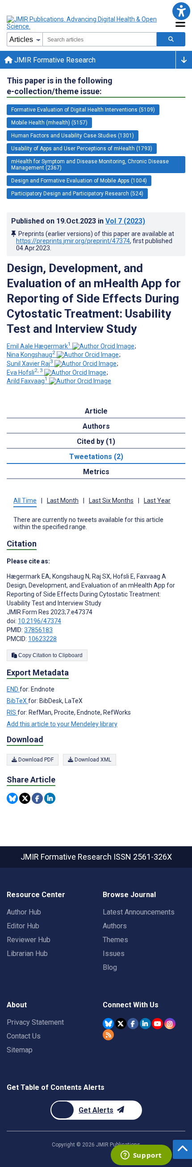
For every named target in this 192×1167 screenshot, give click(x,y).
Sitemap (20, 1050)
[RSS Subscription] (108, 1034)
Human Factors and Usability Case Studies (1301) (72, 135)
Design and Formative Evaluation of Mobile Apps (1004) (79, 181)
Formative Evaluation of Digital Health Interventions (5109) (83, 110)
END (13, 689)
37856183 (38, 629)
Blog (110, 967)
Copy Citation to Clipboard (50, 655)
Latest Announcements (139, 912)
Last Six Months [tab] (111, 500)
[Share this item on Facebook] (37, 798)
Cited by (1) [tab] (96, 441)
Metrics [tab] (96, 472)
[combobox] (99, 39)
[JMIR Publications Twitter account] (120, 1023)
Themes (115, 939)
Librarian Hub (27, 953)
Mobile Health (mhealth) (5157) (49, 123)
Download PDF (35, 760)
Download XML (92, 760)
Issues (114, 953)
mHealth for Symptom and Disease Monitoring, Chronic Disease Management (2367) (90, 164)
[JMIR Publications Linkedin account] (145, 1023)
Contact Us (24, 1036)
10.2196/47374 (39, 621)
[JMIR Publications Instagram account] (169, 1023)
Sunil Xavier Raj (30, 363)
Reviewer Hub (28, 939)
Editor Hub (23, 926)
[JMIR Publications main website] (83, 23)
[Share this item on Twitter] (24, 798)
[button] (181, 11)
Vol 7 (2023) (125, 221)
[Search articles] (171, 39)
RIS (12, 712)
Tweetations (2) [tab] (96, 456)
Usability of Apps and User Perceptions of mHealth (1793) (81, 148)
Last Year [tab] (157, 500)
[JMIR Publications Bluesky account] (108, 1023)
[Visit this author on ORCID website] (103, 346)
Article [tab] (96, 411)
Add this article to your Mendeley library (62, 724)
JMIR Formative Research (54, 60)
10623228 (42, 638)
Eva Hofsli (25, 372)
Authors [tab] (96, 426)
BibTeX (17, 700)
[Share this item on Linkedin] (49, 798)
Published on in (78, 221)
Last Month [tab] (63, 500)
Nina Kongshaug (31, 354)
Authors (115, 926)
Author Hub (24, 912)
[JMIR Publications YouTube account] (157, 1023)
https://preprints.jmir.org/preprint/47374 (73, 240)
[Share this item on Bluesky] (12, 798)
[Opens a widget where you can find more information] (141, 1156)
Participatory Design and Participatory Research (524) (77, 193)
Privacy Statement (35, 1022)
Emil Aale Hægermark (39, 346)
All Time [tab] (25, 500)
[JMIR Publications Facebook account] (132, 1023)
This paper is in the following (60, 86)
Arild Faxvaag (27, 381)
